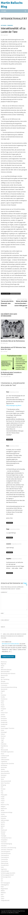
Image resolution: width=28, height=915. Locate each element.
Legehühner (4, 761)
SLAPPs (3, 822)
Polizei (2, 800)
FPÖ (2, 710)
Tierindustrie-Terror (6, 838)
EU (1, 693)
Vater (2, 867)
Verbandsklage (5, 871)
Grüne (2, 730)
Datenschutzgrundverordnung (9, 687)
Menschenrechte (5, 773)
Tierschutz (4, 845)
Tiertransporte (5, 855)
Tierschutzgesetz (5, 851)
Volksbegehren (5, 885)
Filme (2, 703)
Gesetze (3, 726)
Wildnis (3, 890)
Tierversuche (4, 859)
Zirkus (2, 896)
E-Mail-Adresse (5, 620)
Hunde (2, 738)
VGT (2, 879)
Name (2, 613)
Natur (2, 779)
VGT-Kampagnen (5, 883)
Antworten (9, 439)
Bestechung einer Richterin (8, 673)
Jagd (2, 740)
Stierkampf (4, 830)
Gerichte (3, 716)
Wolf (2, 894)
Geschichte (4, 718)
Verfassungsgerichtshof (7, 875)
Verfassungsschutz (6, 877)
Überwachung (4, 863)
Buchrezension (5, 683)
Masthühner (4, 765)
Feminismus (10, 25)
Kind (2, 748)
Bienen (3, 677)
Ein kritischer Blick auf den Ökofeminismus (13, 341)
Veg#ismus (4, 869)
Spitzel (2, 824)
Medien (3, 769)
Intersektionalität (15, 293)
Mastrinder (4, 767)
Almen (2, 665)
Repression (4, 808)
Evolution (3, 695)
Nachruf (3, 777)
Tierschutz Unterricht (6, 849)
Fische (2, 705)
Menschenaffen (5, 771)
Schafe (3, 814)
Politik (2, 797)
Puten (2, 802)
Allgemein (3, 664)
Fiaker (2, 701)
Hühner (3, 734)
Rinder (2, 810)
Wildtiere (3, 892)
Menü (4, 11)
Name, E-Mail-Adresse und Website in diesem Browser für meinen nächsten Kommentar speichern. (13, 636)
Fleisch (3, 707)
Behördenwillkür (5, 671)
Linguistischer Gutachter (7, 763)
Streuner (3, 832)
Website (3, 627)
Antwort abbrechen (26, 585)
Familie (3, 697)
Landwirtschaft (5, 755)
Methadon (3, 775)
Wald (2, 887)
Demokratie (4, 689)
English (3, 691)
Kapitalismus (4, 746)
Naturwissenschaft (6, 781)
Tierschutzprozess (6, 853)
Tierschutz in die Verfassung (8, 847)
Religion (3, 806)
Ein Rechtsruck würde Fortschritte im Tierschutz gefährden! (11, 373)
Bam (17, 912)
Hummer (3, 736)
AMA (2, 667)
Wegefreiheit (4, 888)
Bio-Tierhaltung (5, 679)
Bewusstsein (4, 675)
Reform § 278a (5, 804)
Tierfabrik (3, 836)
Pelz (2, 791)
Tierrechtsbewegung (6, 844)
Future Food (4, 712)
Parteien (3, 789)
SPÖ (2, 828)
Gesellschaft (4, 722)
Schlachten (4, 816)
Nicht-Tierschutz (5, 783)
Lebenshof (4, 757)
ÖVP (2, 787)
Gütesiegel (4, 732)
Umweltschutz (5, 865)
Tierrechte (3, 842)
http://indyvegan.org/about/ (13, 405)
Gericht (3, 714)
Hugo (25, 583)
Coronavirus (4, 685)
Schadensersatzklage (6, 812)
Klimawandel (4, 750)
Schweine (3, 818)
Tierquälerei (4, 840)
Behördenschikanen (6, 669)
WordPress (11, 912)
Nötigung (3, 785)
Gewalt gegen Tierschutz (7, 728)
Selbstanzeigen (5, 820)
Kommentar (4, 592)
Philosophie (4, 795)
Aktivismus (3, 25)
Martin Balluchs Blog (12, 4)
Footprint (3, 709)
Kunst (2, 754)
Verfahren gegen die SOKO (8, 873)
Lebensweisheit (5, 759)
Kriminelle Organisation (7, 752)
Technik (3, 834)
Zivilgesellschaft (5, 900)
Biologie (3, 681)
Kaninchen (3, 744)
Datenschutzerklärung (10, 644)
